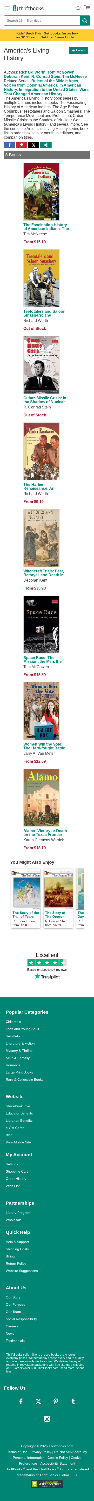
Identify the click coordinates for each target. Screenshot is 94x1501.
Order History (16, 1179)
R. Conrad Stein (45, 77)
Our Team (13, 1312)
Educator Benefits (19, 1113)
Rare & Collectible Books (24, 1079)
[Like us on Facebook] (21, 1401)
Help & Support (17, 1242)
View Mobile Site (18, 1142)
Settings (12, 1164)
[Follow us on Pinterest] (55, 1401)
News (10, 1333)
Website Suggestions (22, 1271)
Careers (12, 1326)
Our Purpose (15, 1304)
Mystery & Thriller (19, 1051)
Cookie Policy (57, 1458)
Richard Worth (32, 72)
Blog (9, 1135)
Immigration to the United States (48, 90)
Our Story (13, 1297)
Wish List (13, 1186)
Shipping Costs (17, 1249)
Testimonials (15, 1341)
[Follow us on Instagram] (47, 1419)
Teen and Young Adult (22, 1029)
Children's (13, 1022)
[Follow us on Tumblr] (73, 1401)
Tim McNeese (74, 77)
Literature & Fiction (20, 1043)
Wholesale (14, 1220)
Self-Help (13, 1036)
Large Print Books (19, 1072)
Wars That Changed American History (46, 92)
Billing (10, 1256)
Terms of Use (17, 1452)
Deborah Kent (16, 77)
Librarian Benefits (19, 1120)
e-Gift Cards (15, 1128)
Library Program (18, 1213)
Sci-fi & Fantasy (18, 1058)
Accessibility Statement (57, 1463)
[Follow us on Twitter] (38, 1401)
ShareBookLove (18, 1106)
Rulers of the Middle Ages (54, 81)
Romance (13, 1065)
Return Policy (16, 1263)
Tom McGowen (60, 72)
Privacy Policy (40, 1452)
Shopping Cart (17, 1171)
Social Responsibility (21, 1319)
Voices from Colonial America (31, 85)
